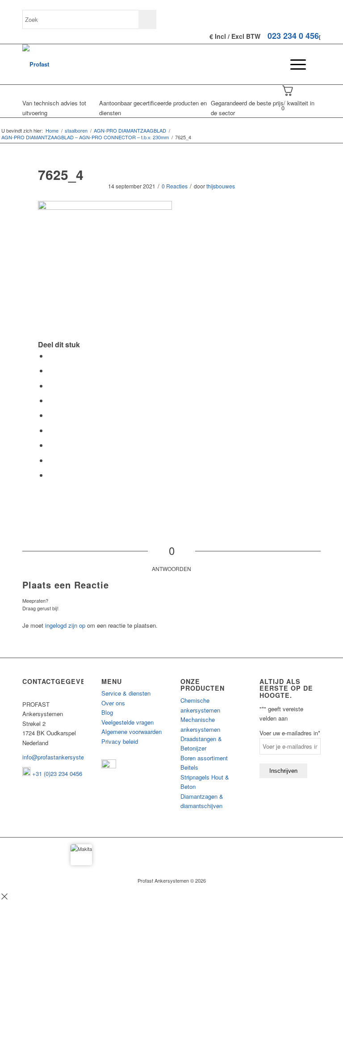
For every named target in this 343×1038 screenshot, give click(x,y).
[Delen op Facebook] (50, 355)
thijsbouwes (220, 186)
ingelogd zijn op (65, 625)
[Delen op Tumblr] (50, 430)
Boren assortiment (204, 758)
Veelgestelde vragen (127, 722)
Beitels (189, 767)
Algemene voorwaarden (131, 731)
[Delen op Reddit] (50, 460)
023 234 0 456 (293, 36)
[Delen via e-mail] (50, 474)
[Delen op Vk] (50, 445)
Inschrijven (283, 770)
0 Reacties (175, 186)
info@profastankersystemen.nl (61, 757)
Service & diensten (126, 693)
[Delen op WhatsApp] (50, 385)
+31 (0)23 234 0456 (56, 773)
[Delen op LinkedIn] (50, 415)
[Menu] (293, 64)
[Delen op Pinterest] (50, 400)
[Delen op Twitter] (50, 370)
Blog (107, 712)
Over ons (113, 703)
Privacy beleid (119, 741)
